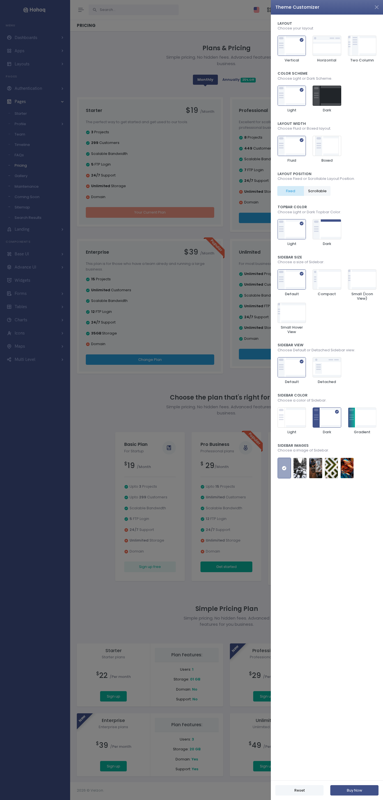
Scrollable (317, 191)
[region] (327, 397)
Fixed (290, 191)
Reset (299, 790)
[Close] (376, 7)
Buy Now (354, 790)
